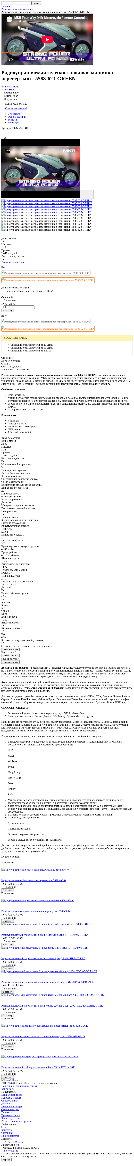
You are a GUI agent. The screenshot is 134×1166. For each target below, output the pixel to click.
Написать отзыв (10, 649)
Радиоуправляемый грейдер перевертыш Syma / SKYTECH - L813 (38, 1067)
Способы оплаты (10, 1100)
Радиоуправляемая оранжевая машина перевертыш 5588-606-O (36, 911)
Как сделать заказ (11, 1097)
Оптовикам (7, 1132)
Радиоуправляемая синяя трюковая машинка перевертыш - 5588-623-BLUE (43, 1036)
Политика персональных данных (19, 1086)
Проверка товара (10, 1115)
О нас (4, 1127)
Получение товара (11, 1106)
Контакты (6, 1130)
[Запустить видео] (86, 194)
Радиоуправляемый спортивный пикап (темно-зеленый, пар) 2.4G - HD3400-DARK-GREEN (53, 1005)
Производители (10, 1135)
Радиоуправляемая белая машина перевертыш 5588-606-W (33, 880)
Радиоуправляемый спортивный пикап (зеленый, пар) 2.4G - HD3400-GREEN (45, 934)
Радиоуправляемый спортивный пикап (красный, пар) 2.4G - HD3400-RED (43, 958)
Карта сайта (8, 1088)
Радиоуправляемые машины (17, 9)
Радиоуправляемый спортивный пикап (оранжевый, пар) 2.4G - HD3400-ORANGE (47, 982)
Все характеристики (12, 262)
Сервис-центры (10, 1109)
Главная (5, 6)
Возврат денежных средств (16, 1121)
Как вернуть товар (11, 1118)
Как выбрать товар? (12, 1094)
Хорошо (6, 1160)
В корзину (7, 310)
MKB (12, 89)
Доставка (6, 1103)
